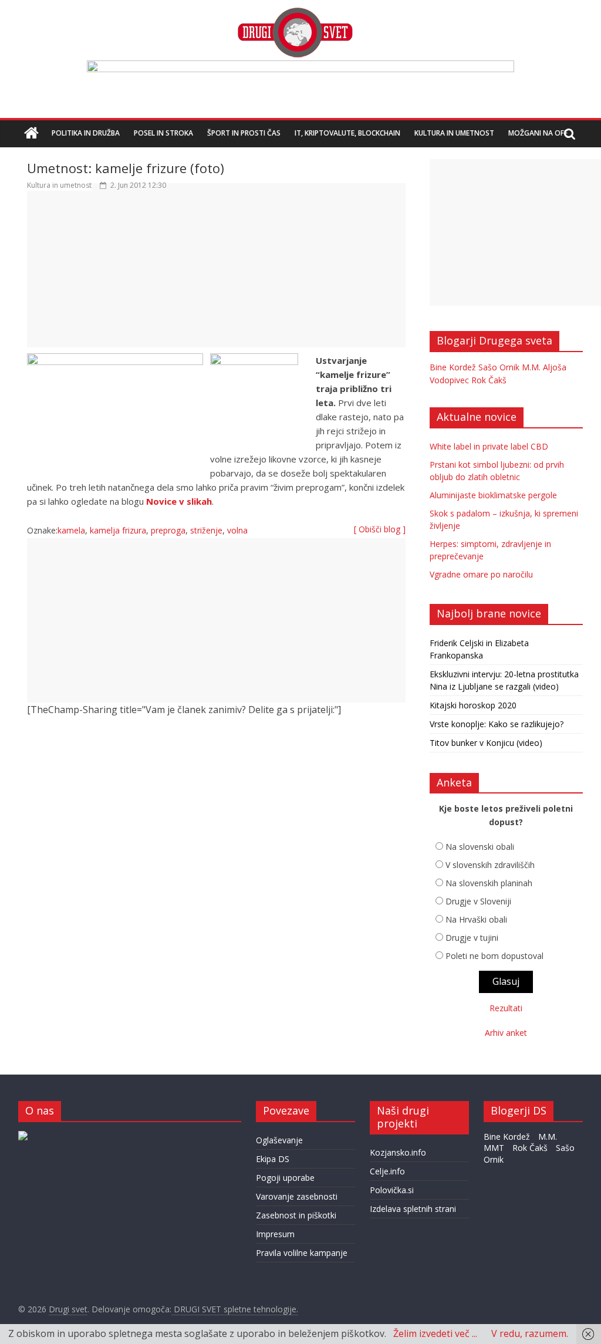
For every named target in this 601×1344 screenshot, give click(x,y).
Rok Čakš (489, 380)
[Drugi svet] (294, 12)
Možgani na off (538, 133)
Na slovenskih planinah (488, 883)
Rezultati (505, 1008)
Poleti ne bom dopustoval (494, 955)
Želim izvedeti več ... (435, 1333)
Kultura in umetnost (454, 133)
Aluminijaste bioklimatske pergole (493, 495)
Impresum (275, 1234)
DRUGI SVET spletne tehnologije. (234, 1309)
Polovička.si (392, 1190)
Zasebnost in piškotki (296, 1215)
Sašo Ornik (498, 367)
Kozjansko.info (398, 1152)
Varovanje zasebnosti (296, 1196)
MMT (494, 1147)
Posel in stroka (163, 133)
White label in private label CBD (489, 446)
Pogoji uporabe (285, 1177)
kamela (71, 530)
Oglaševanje (279, 1140)
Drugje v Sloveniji (478, 901)
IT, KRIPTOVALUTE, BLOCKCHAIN (347, 133)
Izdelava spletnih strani (413, 1208)
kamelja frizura (118, 530)
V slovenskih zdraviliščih (490, 864)
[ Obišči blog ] (380, 529)
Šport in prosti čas (244, 133)
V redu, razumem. (529, 1333)
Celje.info (387, 1171)
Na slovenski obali (479, 846)
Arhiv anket (506, 1032)
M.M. (531, 367)
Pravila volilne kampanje (301, 1252)
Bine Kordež (453, 367)
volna (237, 530)
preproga (168, 530)
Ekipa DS (272, 1158)
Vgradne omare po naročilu (481, 574)
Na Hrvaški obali (476, 919)
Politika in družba (86, 133)
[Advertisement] (216, 275)
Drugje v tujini (471, 937)
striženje (206, 530)
